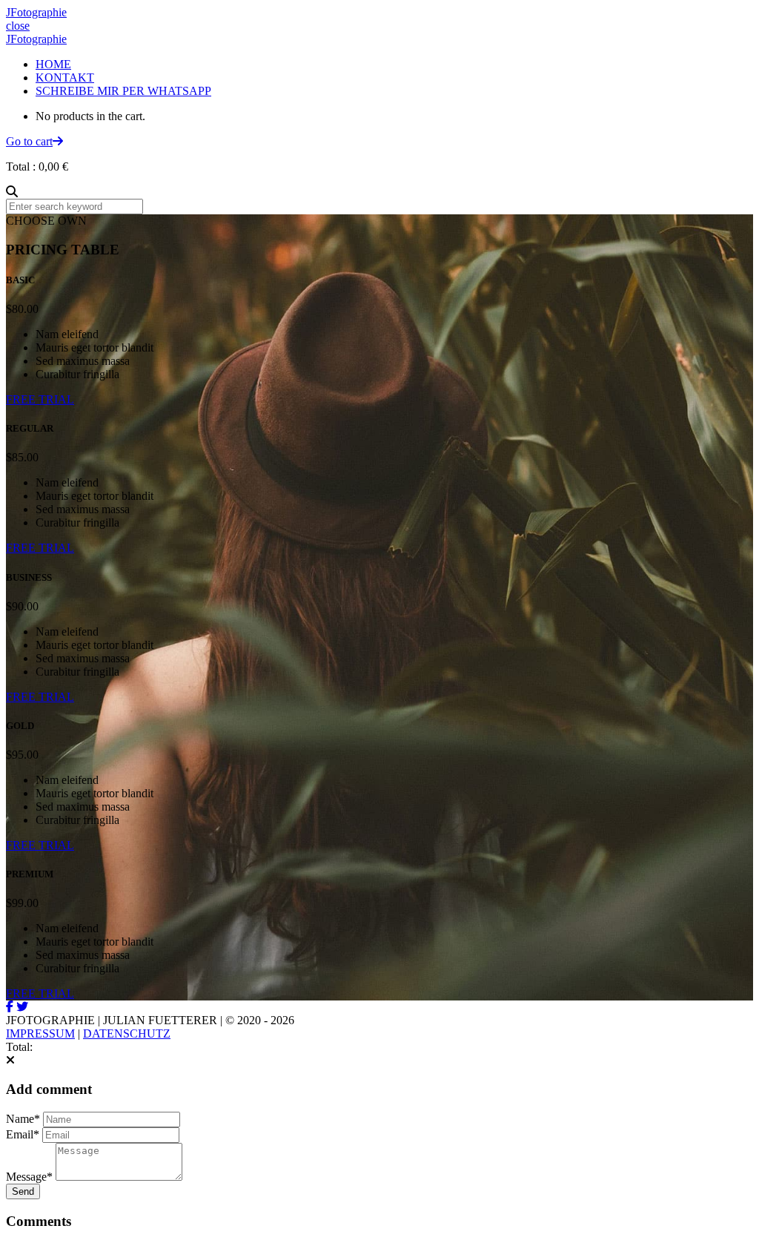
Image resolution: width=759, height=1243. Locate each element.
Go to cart (29, 141)
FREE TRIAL (40, 399)
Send (23, 1191)
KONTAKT (65, 77)
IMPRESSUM (40, 1033)
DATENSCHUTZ (126, 1033)
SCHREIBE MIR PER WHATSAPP (123, 91)
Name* (23, 1118)
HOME (53, 64)
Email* (22, 1134)
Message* (29, 1176)
